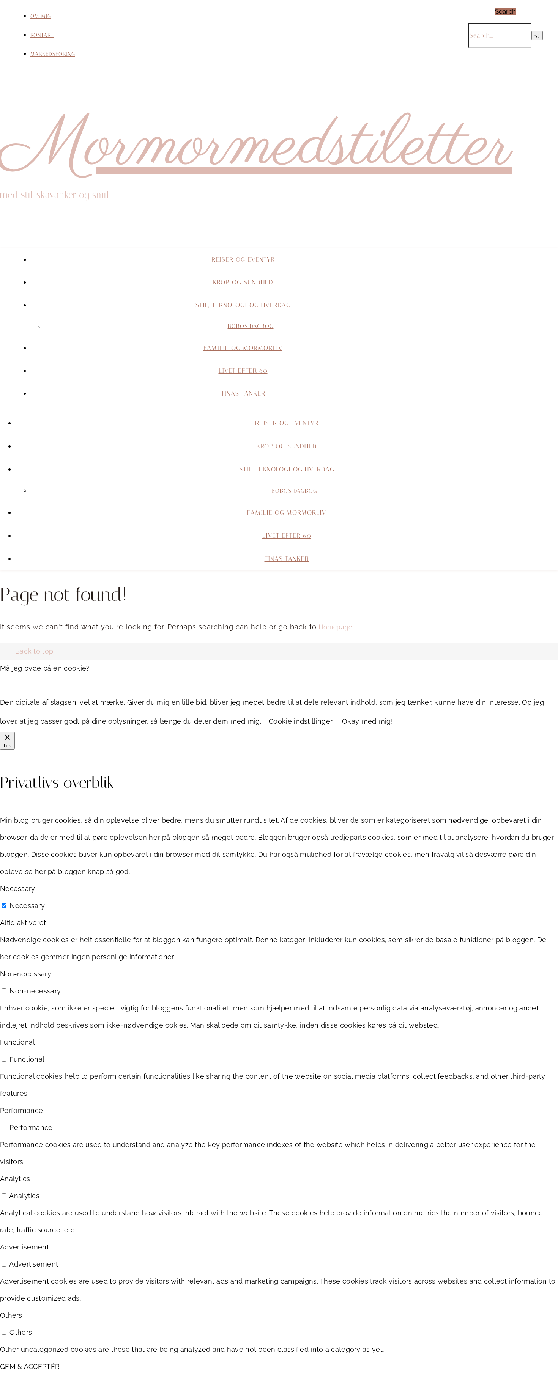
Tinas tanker (243, 393)
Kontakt (42, 35)
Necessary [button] (17, 889)
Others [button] (11, 1315)
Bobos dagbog (251, 326)
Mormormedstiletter (256, 146)
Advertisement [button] (24, 1247)
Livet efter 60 (243, 370)
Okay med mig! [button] (367, 721)
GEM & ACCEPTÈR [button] (30, 1366)
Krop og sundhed (243, 282)
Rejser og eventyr (243, 259)
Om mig (40, 16)
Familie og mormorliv (242, 348)
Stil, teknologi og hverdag (243, 305)
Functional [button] (17, 1042)
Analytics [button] (15, 1179)
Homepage (335, 627)
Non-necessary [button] (25, 974)
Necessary (27, 906)
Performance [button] (21, 1110)
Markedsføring (52, 54)
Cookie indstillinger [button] (301, 721)
